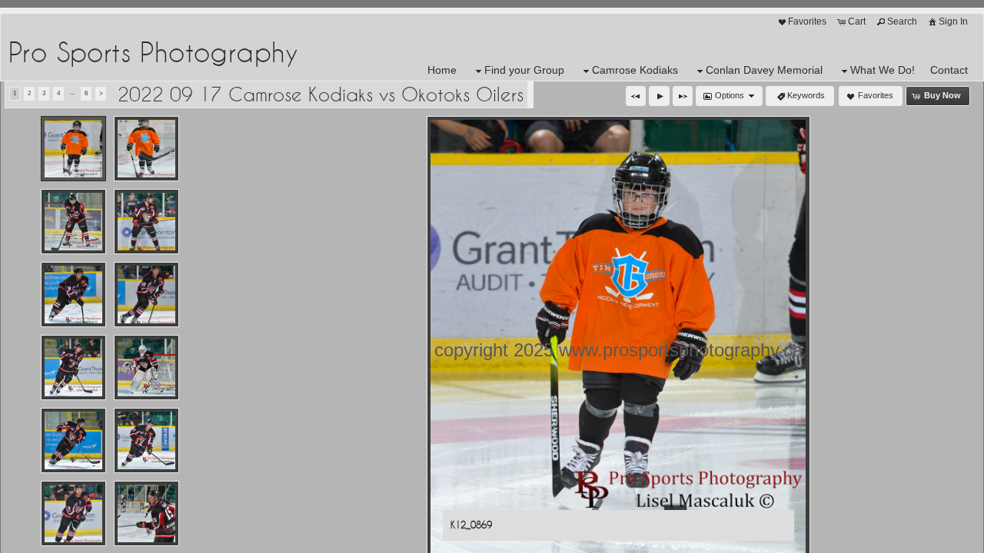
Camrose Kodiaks (635, 70)
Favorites (807, 21)
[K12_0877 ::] (146, 294)
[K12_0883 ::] (146, 440)
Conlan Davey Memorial (764, 70)
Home (442, 70)
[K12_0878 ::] (73, 367)
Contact (949, 70)
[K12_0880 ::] (146, 367)
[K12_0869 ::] (73, 148)
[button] (636, 96)
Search (902, 21)
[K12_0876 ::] (73, 294)
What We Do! (882, 70)
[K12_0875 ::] (146, 221)
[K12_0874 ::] (73, 221)
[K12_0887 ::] (146, 513)
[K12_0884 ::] (73, 513)
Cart (857, 21)
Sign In (953, 21)
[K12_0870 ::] (146, 148)
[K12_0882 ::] (73, 440)
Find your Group (524, 70)
